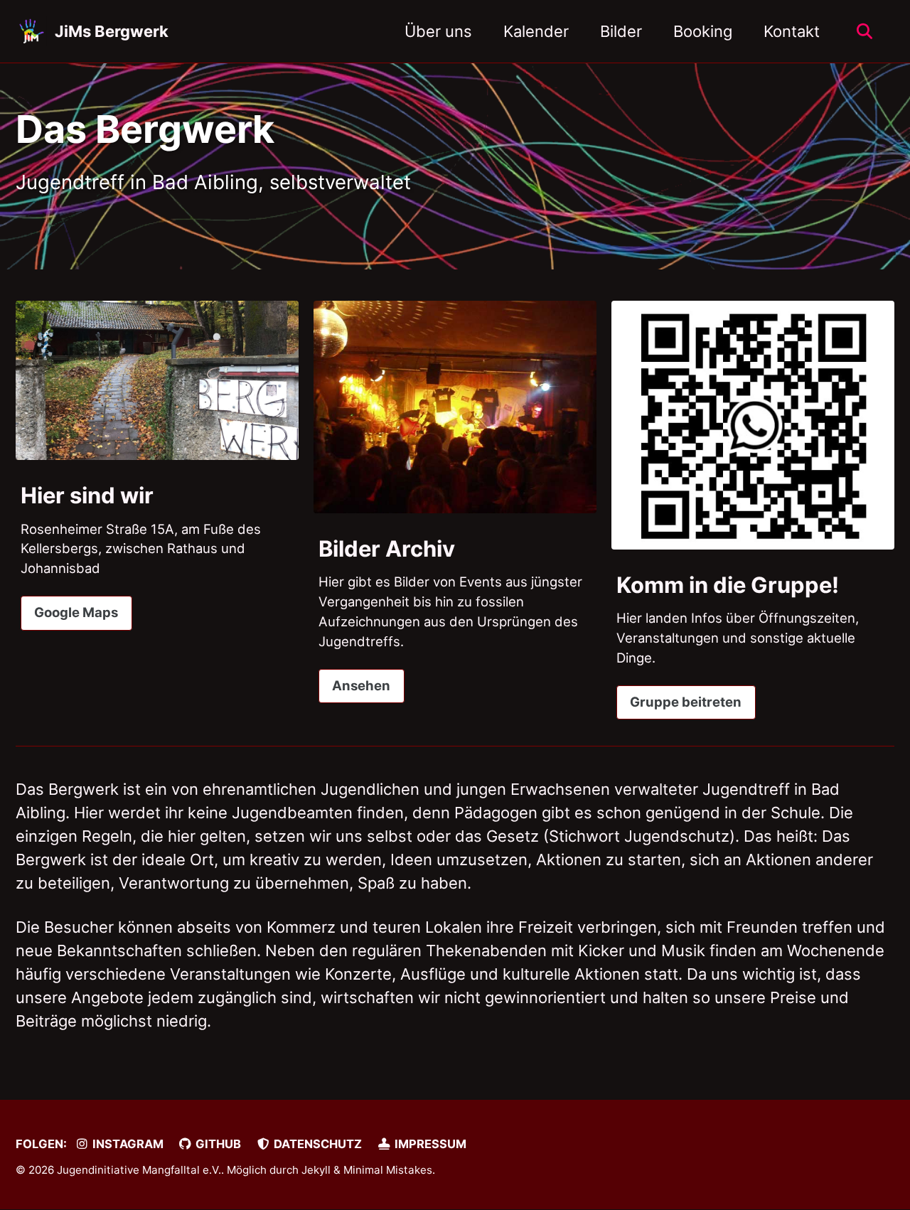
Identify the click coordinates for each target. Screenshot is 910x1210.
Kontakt (792, 31)
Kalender (536, 31)
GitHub (217, 1144)
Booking (702, 31)
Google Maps (76, 612)
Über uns (438, 31)
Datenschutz (316, 1144)
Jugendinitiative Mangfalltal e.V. (139, 1170)
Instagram (127, 1144)
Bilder (621, 31)
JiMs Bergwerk (111, 31)
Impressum (429, 1144)
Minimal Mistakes (387, 1170)
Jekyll (316, 1170)
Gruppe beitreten (686, 702)
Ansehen (361, 685)
